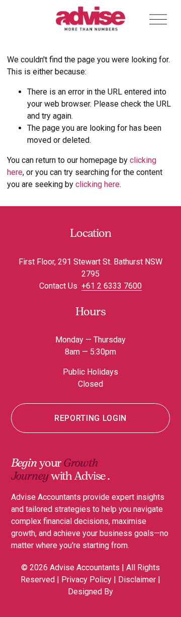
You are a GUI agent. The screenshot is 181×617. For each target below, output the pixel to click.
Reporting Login (90, 418)
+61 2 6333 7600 (111, 286)
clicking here (97, 184)
